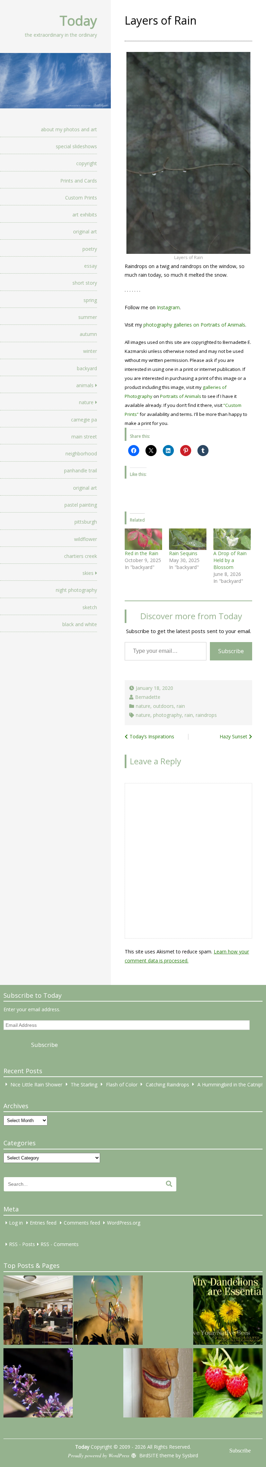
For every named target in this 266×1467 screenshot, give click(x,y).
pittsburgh (85, 521)
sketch (89, 607)
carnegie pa (84, 419)
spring (90, 300)
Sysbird (190, 1455)
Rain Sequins (183, 553)
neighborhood (81, 453)
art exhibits (84, 214)
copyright (86, 163)
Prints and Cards (78, 180)
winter (90, 351)
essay (90, 266)
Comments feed (82, 1222)
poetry (89, 249)
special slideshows (76, 146)
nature (86, 402)
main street (84, 436)
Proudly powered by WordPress (98, 1455)
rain (181, 706)
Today (78, 20)
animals (85, 385)
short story (84, 282)
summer (87, 317)
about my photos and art (69, 129)
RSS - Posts (22, 1244)
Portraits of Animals (180, 396)
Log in (16, 1222)
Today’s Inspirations (152, 736)
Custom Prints (81, 197)
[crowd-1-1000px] (38, 1311)
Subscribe (231, 651)
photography (167, 715)
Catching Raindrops (167, 1084)
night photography (76, 590)
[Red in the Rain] (143, 539)
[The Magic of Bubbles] (108, 1311)
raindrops (206, 715)
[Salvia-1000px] (38, 1384)
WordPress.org (123, 1222)
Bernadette (147, 697)
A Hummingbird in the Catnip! (230, 1084)
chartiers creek (80, 556)
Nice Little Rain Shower (36, 1084)
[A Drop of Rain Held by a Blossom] (232, 539)
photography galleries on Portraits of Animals (194, 324)
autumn (88, 334)
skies (88, 573)
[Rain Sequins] (187, 539)
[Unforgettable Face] (158, 1384)
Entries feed (43, 1222)
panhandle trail (80, 470)
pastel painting (80, 504)
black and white (79, 624)
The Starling (84, 1084)
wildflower (85, 539)
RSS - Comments (60, 1244)
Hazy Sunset (233, 736)
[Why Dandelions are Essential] (228, 1311)
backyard (87, 368)
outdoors (163, 706)
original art (85, 231)
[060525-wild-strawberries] (228, 1384)
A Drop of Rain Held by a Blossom (230, 560)
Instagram (168, 307)
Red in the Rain (141, 553)
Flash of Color (122, 1084)
